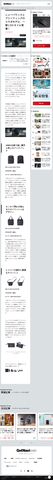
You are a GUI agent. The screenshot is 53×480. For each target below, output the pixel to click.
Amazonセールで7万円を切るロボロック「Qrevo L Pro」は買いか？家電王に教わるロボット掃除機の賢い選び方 (26, 431)
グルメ (20, 462)
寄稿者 (35, 462)
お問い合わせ (3, 478)
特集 (5, 458)
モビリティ (32, 458)
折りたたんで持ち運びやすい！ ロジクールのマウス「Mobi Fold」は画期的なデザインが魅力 (41, 32)
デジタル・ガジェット (45, 29)
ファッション (7, 462)
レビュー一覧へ (41, 45)
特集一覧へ (41, 103)
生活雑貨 (39, 458)
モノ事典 (48, 15)
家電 (35, 427)
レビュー (35, 15)
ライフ (12, 427)
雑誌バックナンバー (11, 466)
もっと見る (26, 64)
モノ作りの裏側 (44, 15)
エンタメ (27, 462)
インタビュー (39, 15)
